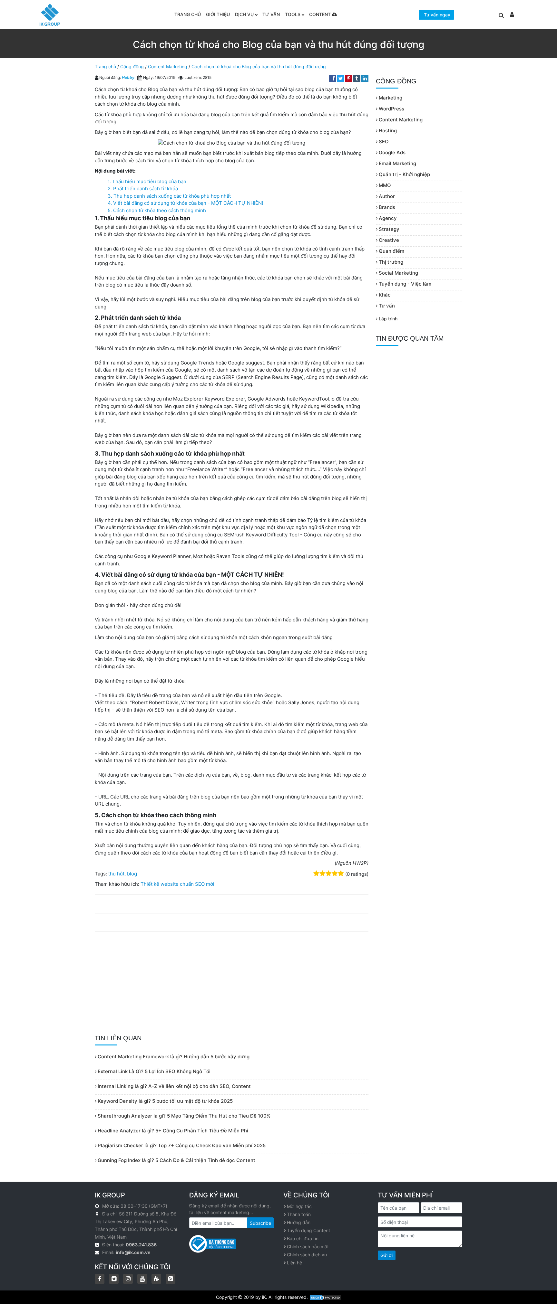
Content (320, 14)
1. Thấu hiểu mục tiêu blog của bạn (147, 181)
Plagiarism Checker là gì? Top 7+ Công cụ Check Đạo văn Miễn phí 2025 (181, 1145)
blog (132, 874)
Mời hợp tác (299, 1206)
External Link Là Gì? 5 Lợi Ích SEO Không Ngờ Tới (153, 1071)
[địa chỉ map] (98, 1213)
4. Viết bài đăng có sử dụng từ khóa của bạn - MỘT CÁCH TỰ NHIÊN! (185, 203)
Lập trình (387, 318)
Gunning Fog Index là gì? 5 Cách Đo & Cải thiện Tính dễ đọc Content (175, 1160)
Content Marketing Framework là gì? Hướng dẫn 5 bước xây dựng (172, 1057)
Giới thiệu (218, 14)
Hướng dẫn (298, 1222)
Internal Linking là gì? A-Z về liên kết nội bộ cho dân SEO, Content (173, 1086)
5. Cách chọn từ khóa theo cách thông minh (157, 210)
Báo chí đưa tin (302, 1238)
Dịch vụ (244, 14)
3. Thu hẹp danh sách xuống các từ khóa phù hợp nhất (169, 196)
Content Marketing (167, 66)
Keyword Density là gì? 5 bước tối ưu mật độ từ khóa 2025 (164, 1101)
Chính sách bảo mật (308, 1246)
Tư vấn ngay (437, 14)
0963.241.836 (141, 1244)
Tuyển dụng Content (308, 1230)
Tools (292, 14)
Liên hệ (294, 1262)
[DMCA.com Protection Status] (325, 1297)
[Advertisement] (231, 983)
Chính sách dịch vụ (307, 1254)
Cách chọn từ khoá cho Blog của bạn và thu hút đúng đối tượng (258, 66)
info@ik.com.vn (133, 1252)
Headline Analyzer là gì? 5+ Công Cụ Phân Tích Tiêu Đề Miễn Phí (172, 1131)
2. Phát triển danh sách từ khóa (143, 188)
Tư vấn (271, 14)
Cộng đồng (132, 66)
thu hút (116, 874)
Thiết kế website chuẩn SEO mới (177, 884)
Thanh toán (299, 1214)
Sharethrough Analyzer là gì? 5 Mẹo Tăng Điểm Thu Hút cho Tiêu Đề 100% (183, 1116)
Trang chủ (187, 14)
